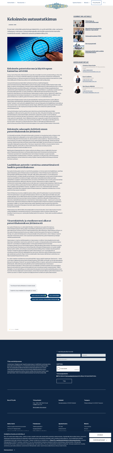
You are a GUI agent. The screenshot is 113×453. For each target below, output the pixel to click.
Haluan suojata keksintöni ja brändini (16, 426)
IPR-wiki (61, 426)
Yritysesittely (87, 426)
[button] (11, 3)
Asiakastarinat (62, 428)
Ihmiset (86, 428)
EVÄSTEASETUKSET (99, 440)
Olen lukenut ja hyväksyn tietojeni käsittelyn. (77, 376)
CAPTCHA (59, 364)
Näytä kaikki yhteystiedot (39, 407)
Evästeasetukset (8, 450)
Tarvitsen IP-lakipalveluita (14, 428)
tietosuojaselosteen (71, 376)
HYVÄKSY (100, 435)
